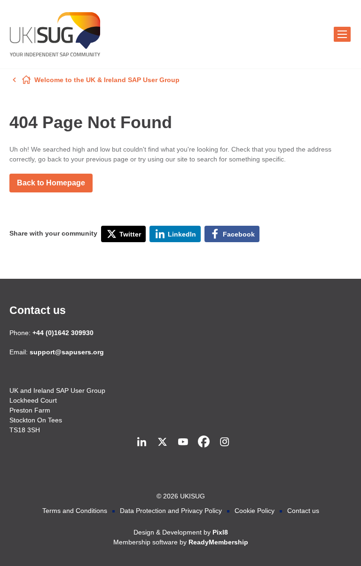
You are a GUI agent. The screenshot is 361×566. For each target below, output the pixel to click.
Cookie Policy (255, 510)
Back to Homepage (51, 183)
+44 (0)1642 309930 (63, 333)
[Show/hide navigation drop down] (342, 34)
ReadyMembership (218, 542)
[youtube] (183, 442)
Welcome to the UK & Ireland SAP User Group (107, 80)
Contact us (37, 310)
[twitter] (162, 442)
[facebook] (203, 442)
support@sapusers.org (67, 352)
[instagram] (224, 442)
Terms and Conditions (74, 510)
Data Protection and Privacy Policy (171, 510)
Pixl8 (220, 532)
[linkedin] (141, 442)
